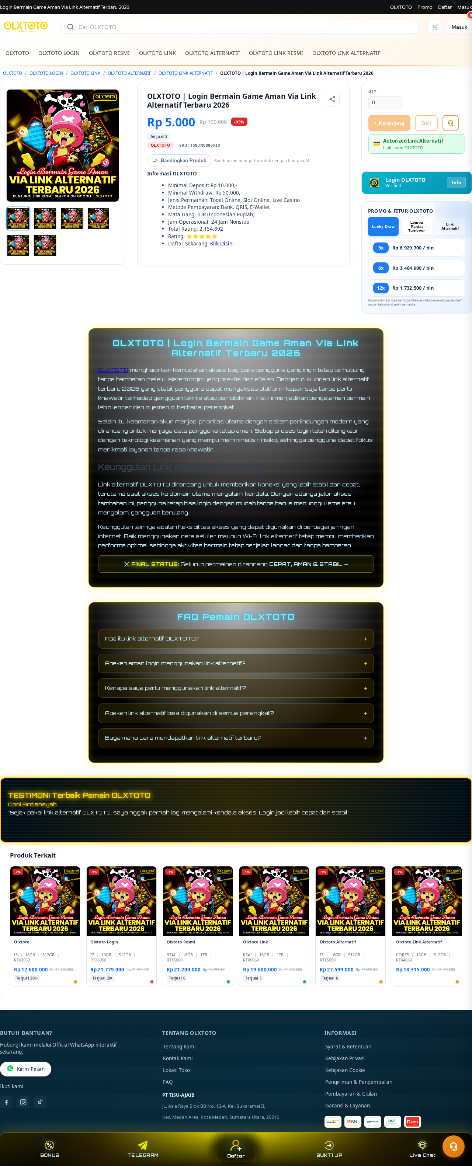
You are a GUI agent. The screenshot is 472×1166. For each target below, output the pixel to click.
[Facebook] (6, 1102)
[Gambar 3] (72, 218)
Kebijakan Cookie (345, 1070)
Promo (425, 7)
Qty (372, 91)
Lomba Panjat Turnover (416, 226)
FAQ (168, 1082)
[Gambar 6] (45, 245)
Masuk (464, 7)
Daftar (445, 7)
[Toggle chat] (453, 1146)
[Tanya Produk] (450, 123)
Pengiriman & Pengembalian (358, 1082)
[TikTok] (40, 1102)
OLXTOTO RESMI (109, 52)
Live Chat (422, 1155)
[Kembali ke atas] (456, 1128)
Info (456, 182)
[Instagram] (23, 1102)
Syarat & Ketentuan (348, 1046)
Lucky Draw (383, 226)
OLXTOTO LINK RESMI (276, 52)
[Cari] (70, 27)
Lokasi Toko (176, 1070)
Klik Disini (222, 243)
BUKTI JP (329, 1155)
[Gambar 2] (45, 218)
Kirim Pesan (31, 1069)
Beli (426, 123)
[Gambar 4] (98, 218)
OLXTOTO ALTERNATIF (212, 52)
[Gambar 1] (18, 218)
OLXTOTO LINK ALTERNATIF (346, 52)
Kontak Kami (177, 1058)
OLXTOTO (401, 7)
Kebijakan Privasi (344, 1058)
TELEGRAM (142, 1155)
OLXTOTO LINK (157, 52)
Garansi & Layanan (347, 1105)
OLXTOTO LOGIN (59, 52)
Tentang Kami (179, 1046)
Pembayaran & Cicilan (351, 1093)
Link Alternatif (450, 226)
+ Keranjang (389, 123)
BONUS (49, 1155)
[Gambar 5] (18, 245)
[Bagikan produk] (332, 99)
